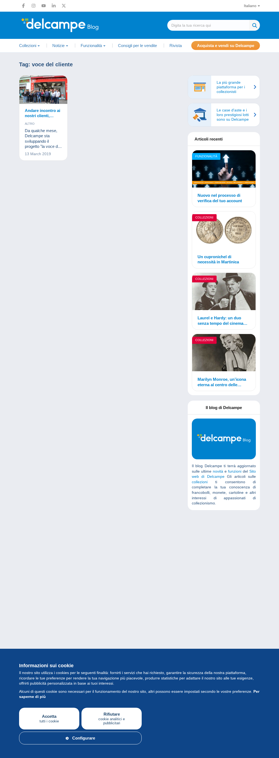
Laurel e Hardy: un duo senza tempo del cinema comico (220, 321)
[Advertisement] (233, 554)
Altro (30, 123)
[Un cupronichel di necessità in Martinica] (224, 230)
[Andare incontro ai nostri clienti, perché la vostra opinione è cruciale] (43, 90)
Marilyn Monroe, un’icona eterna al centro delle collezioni (222, 382)
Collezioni (204, 217)
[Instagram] (33, 5)
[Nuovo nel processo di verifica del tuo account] (224, 169)
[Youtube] (43, 5)
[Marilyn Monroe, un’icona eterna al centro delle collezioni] (224, 353)
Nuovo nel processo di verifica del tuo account (220, 198)
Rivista (175, 45)
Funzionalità (206, 156)
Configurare (83, 738)
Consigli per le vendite (137, 45)
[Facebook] (23, 5)
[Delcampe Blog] (72, 25)
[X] (63, 5)
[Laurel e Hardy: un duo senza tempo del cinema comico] (224, 292)
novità (218, 471)
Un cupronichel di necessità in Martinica (218, 259)
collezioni (200, 482)
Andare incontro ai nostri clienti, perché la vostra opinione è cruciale (43, 113)
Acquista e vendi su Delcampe (225, 45)
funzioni (234, 471)
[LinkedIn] (53, 5)
